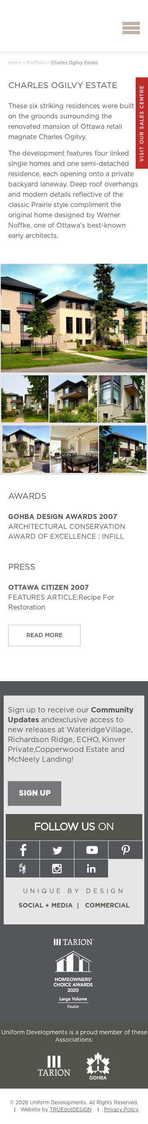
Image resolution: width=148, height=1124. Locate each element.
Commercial (107, 906)
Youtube (91, 850)
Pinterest (125, 850)
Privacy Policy (121, 1109)
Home (14, 63)
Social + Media (45, 906)
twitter (57, 850)
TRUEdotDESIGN (70, 1109)
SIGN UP (35, 793)
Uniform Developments (41, 28)
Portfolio (36, 63)
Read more (44, 635)
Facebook (22, 850)
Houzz (22, 868)
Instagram (57, 868)
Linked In (91, 868)
